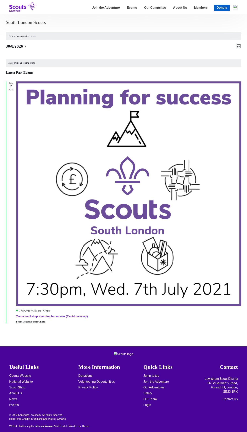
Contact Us (230, 399)
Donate (222, 7)
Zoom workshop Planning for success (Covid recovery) (52, 316)
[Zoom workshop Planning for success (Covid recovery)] (128, 193)
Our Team (150, 399)
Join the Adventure (106, 7)
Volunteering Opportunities (96, 381)
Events (132, 7)
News (13, 399)
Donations (85, 375)
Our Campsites (155, 7)
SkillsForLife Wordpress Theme (71, 426)
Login (147, 405)
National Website (21, 381)
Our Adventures (154, 387)
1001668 (61, 418)
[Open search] (235, 7)
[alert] (123, 36)
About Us (180, 7)
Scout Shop (17, 387)
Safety (147, 393)
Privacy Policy (88, 387)
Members (201, 7)
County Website (20, 375)
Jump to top (151, 375)
